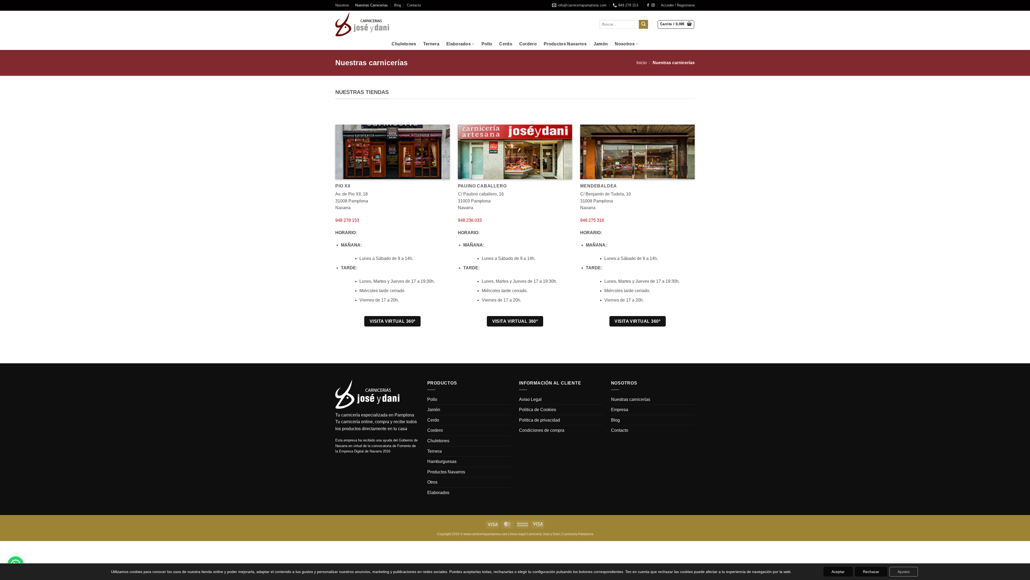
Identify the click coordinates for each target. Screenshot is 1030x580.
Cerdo (505, 44)
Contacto (414, 5)
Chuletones (404, 44)
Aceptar (838, 572)
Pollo (486, 44)
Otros (432, 482)
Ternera (431, 44)
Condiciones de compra (541, 430)
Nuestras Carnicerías (371, 5)
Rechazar (871, 572)
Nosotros (342, 5)
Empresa (619, 409)
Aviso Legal (530, 399)
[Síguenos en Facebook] (648, 5)
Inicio (642, 62)
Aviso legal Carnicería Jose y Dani (535, 534)
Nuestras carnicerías (630, 399)
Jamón (601, 44)
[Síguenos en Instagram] (653, 5)
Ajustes (903, 572)
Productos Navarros (565, 44)
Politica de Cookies (537, 409)
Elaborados (458, 44)
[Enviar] (643, 24)
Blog (397, 5)
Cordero (528, 44)
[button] (678, 5)
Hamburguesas (442, 461)
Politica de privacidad (539, 420)
